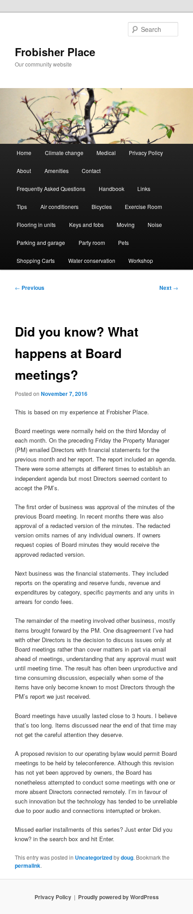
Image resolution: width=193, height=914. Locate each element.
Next (168, 288)
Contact (91, 170)
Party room (92, 242)
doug (127, 857)
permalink (27, 865)
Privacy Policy (146, 152)
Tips (22, 206)
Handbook (111, 188)
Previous (29, 288)
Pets (123, 242)
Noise (155, 224)
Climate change (64, 152)
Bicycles (102, 206)
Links (143, 188)
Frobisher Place (55, 51)
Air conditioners (59, 206)
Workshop (140, 260)
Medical (106, 152)
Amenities (56, 170)
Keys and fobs (86, 224)
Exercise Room (143, 206)
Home (24, 152)
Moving (126, 224)
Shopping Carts (36, 260)
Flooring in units (36, 224)
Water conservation (91, 260)
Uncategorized (93, 857)
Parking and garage (41, 242)
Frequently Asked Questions (51, 188)
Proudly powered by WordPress (118, 897)
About (24, 170)
